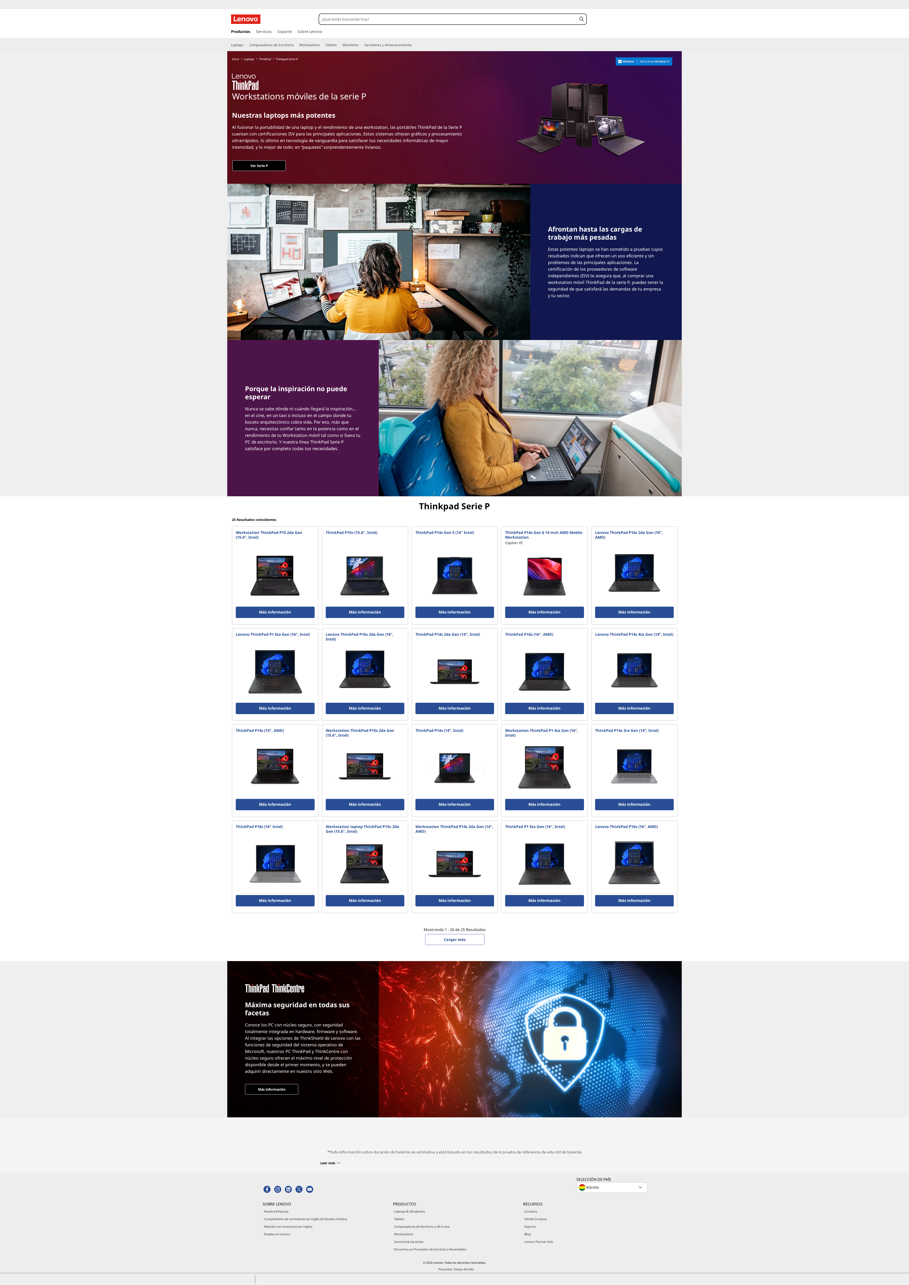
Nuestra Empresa (276, 1211)
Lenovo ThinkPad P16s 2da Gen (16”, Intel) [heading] (359, 637)
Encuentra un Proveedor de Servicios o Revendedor (430, 1249)
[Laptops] (245, 45)
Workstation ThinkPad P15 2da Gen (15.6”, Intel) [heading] (269, 535)
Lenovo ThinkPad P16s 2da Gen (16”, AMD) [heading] (629, 535)
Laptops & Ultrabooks (409, 1211)
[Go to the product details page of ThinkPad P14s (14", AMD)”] (275, 768)
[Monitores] (360, 45)
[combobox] (448, 19)
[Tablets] (338, 45)
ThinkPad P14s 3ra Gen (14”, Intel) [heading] (627, 730)
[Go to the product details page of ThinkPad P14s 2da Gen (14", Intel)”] (454, 671)
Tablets (399, 1219)
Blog (527, 1234)
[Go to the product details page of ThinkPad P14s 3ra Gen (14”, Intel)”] (634, 768)
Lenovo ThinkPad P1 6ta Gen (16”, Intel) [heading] (273, 634)
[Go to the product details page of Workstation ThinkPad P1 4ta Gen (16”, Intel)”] (544, 768)
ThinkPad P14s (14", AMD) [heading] (260, 730)
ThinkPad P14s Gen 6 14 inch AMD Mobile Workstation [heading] (543, 535)
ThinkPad (265, 59)
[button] (581, 19)
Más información (271, 1089)
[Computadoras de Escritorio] (295, 45)
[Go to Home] (245, 19)
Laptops (249, 59)
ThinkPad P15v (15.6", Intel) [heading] (351, 532)
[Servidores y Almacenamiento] (413, 45)
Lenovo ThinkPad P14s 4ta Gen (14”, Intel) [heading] (634, 634)
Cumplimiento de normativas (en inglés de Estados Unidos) (305, 1219)
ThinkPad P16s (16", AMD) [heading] (529, 634)
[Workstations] (321, 45)
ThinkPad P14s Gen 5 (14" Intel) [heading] (444, 532)
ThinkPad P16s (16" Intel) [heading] (259, 826)
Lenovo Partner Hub (538, 1242)
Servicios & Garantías (408, 1242)
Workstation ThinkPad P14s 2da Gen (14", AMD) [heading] (454, 829)
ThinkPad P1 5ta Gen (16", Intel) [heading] (535, 826)
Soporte (530, 1226)
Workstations (403, 1234)
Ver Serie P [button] (259, 165)
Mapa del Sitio (464, 1269)
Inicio (235, 59)
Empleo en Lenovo (277, 1234)
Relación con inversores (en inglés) (288, 1226)
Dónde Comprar (535, 1219)
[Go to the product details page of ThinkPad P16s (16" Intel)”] (275, 864)
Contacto (530, 1211)
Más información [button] (275, 612)
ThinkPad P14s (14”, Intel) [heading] (439, 730)
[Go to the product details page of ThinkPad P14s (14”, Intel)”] (454, 768)
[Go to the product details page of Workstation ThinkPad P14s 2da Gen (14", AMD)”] (454, 864)
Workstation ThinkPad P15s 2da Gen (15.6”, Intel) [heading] (360, 733)
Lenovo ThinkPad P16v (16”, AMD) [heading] (626, 826)
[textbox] (612, 1187)
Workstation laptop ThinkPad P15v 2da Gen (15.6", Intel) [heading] (362, 829)
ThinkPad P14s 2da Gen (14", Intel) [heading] (447, 634)
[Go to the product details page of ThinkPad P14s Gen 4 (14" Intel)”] (634, 671)
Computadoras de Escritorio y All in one (422, 1226)
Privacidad (445, 1269)
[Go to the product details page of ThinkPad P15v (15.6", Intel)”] (365, 575)
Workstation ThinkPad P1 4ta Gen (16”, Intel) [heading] (541, 733)
